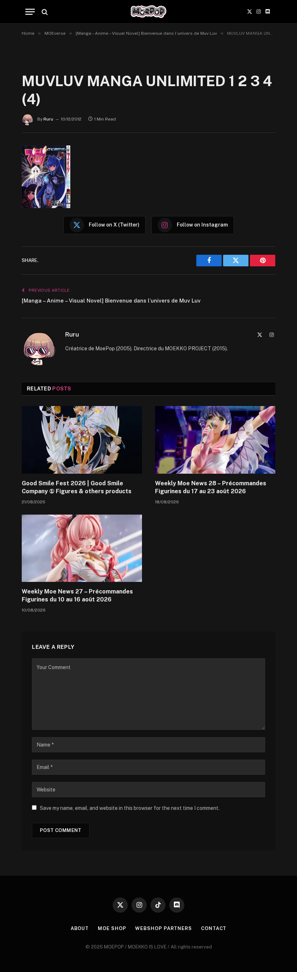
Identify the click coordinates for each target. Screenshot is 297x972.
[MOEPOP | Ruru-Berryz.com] (148, 12)
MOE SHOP (112, 928)
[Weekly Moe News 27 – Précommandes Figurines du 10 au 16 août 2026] (82, 548)
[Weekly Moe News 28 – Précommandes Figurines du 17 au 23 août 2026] (215, 440)
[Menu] (30, 12)
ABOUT (80, 928)
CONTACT (213, 928)
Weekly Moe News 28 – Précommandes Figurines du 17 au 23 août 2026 (210, 487)
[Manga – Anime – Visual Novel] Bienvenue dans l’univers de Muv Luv (111, 300)
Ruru (48, 119)
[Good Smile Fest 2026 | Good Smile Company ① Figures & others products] (82, 440)
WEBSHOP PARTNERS (163, 928)
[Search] (44, 12)
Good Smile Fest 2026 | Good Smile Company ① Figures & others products (76, 487)
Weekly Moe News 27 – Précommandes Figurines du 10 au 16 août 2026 (77, 595)
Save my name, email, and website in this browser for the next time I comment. (129, 808)
